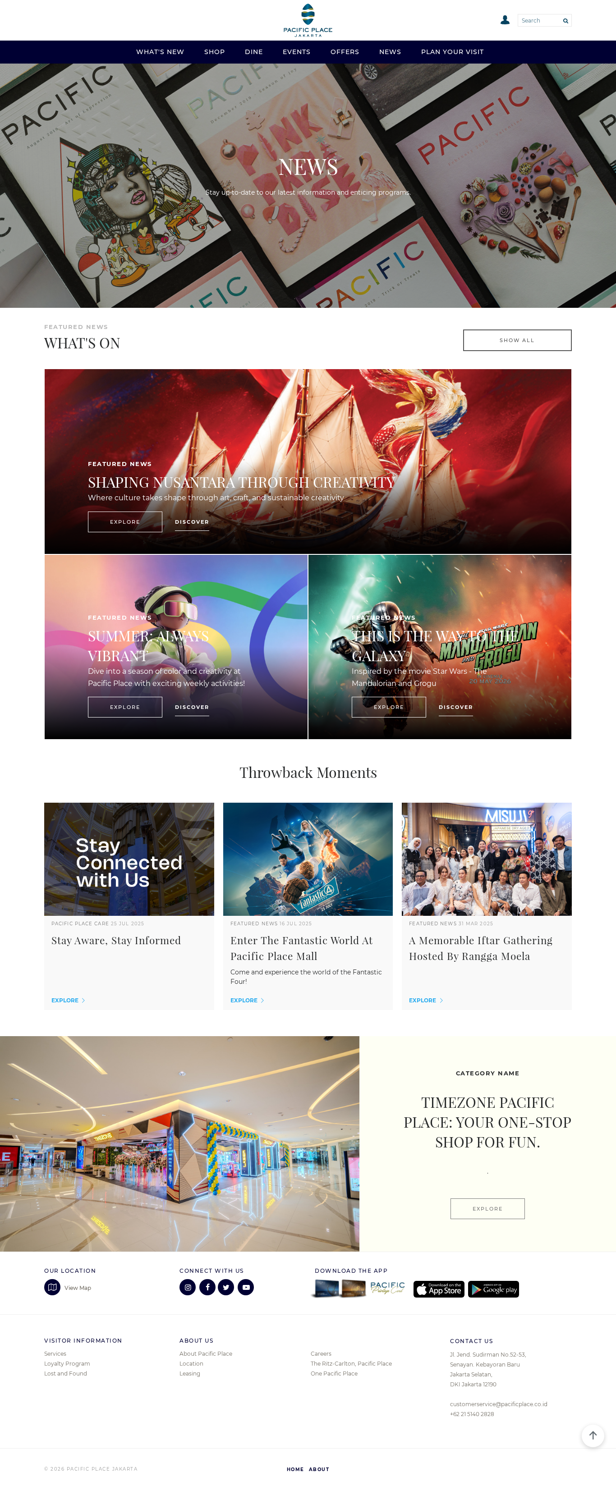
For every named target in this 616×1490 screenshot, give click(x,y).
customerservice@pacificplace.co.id (498, 1404)
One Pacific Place (334, 1373)
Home (295, 1469)
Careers (321, 1353)
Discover (192, 522)
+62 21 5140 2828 (472, 1414)
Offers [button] (345, 52)
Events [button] (297, 52)
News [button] (390, 52)
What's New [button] (160, 52)
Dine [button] (254, 52)
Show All (517, 340)
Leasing (189, 1373)
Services (55, 1353)
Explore (125, 522)
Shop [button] (214, 52)
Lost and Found (65, 1373)
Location (191, 1363)
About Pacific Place (205, 1353)
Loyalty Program (67, 1363)
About (319, 1469)
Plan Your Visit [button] (452, 52)
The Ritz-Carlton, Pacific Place (351, 1363)
